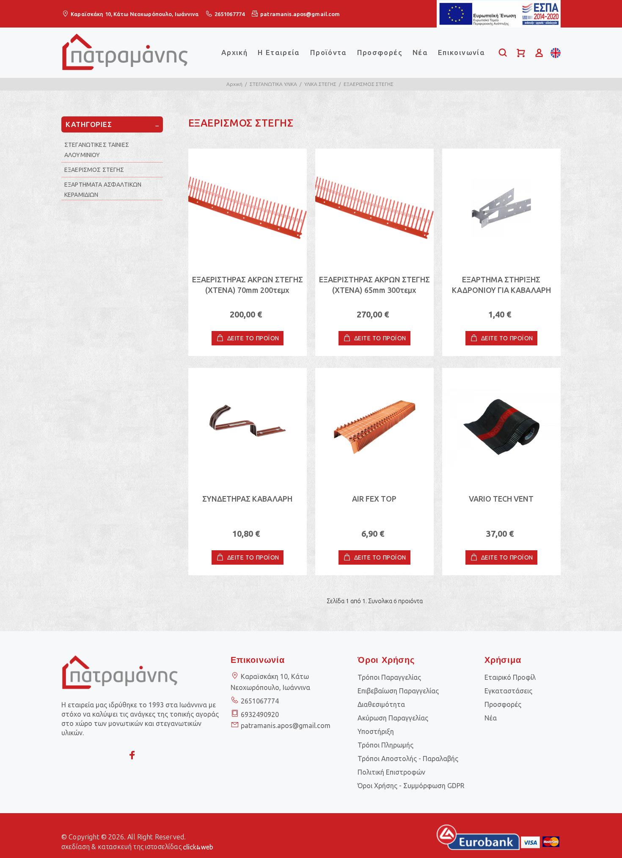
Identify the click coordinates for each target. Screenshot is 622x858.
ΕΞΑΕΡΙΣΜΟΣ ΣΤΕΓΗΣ (369, 84)
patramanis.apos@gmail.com (300, 14)
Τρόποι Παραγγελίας (389, 677)
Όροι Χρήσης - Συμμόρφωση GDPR (411, 785)
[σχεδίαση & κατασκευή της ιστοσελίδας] (198, 846)
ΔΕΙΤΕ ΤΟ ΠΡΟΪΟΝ (253, 338)
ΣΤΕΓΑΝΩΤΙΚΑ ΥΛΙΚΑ (273, 84)
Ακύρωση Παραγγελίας (393, 718)
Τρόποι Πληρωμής (385, 745)
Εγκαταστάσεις (508, 691)
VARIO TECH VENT (501, 498)
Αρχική (234, 52)
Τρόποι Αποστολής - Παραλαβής (408, 758)
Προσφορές (379, 52)
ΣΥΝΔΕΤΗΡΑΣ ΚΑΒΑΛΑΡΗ (247, 498)
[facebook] (132, 755)
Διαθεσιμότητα (381, 704)
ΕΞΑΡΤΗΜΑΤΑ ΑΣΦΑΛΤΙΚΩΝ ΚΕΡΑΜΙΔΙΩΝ (102, 189)
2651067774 (230, 14)
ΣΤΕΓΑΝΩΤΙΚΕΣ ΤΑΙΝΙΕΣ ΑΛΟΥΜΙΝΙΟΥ (96, 149)
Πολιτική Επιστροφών (391, 772)
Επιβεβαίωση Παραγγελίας (398, 691)
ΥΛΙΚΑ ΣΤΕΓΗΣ (320, 84)
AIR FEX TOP (374, 498)
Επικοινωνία (461, 52)
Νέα (420, 52)
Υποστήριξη (376, 731)
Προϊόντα (328, 52)
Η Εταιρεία (279, 52)
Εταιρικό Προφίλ (510, 677)
